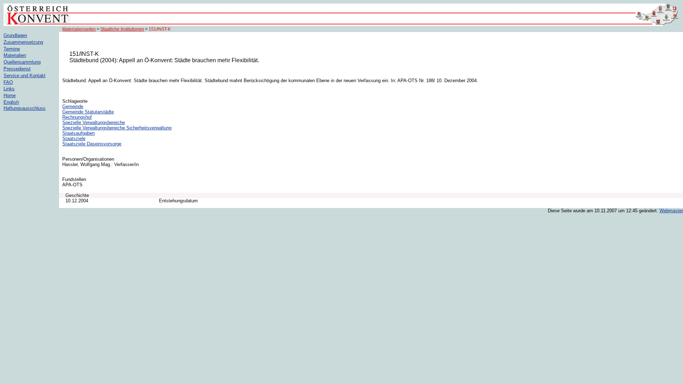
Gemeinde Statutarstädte (88, 111)
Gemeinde (72, 106)
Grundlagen (15, 35)
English (11, 102)
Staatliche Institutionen (122, 29)
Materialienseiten (79, 29)
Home (10, 95)
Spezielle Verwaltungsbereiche (93, 122)
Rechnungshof (77, 117)
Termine (12, 49)
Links (9, 88)
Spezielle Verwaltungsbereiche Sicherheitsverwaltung (116, 127)
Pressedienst (17, 68)
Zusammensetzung (23, 42)
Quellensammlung (22, 62)
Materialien (15, 55)
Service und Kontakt (25, 75)
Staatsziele (73, 138)
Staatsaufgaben (78, 133)
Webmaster (671, 210)
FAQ (8, 82)
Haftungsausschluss (25, 108)
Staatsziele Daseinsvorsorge (91, 143)
